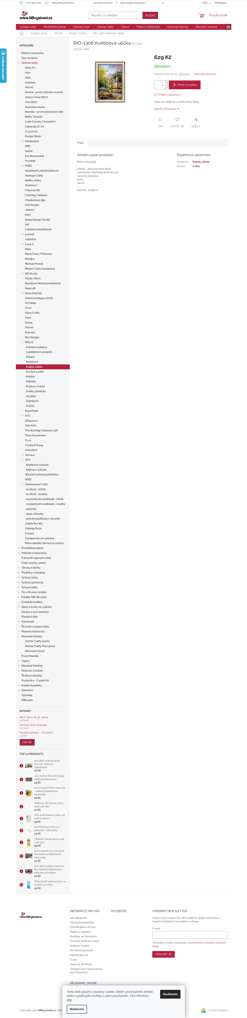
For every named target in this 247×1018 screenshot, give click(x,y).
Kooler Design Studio (37, 219)
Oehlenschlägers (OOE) (39, 298)
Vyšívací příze (29, 577)
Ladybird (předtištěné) (38, 229)
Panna (29, 322)
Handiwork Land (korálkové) (42, 170)
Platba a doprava (80, 931)
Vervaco (30, 454)
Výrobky (31, 396)
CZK (205, 2)
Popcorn (30, 332)
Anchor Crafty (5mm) (37, 641)
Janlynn (29, 209)
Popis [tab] (80, 142)
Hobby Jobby (33, 180)
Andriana (30, 82)
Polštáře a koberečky (34, 553)
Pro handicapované (81, 950)
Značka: (81, 49)
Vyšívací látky (29, 587)
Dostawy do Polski (81, 964)
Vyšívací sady (29, 62)
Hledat (150, 15)
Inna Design (32, 204)
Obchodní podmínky (133, 3)
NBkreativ (27, 700)
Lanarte (29, 234)
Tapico (25, 660)
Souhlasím (170, 994)
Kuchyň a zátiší (35, 371)
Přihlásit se (163, 954)
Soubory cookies (80, 945)
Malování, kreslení (32, 670)
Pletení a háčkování (32, 631)
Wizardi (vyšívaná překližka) (41, 474)
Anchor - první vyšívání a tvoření (44, 92)
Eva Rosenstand (34, 156)
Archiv (27, 742)
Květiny (30, 376)
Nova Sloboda (33, 293)
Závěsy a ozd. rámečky (35, 611)
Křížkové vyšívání (36, 469)
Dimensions (32, 141)
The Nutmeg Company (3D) (41, 430)
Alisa (28, 77)
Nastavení (77, 1009)
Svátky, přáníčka (36, 391)
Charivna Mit (32, 190)
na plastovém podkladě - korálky (45, 504)
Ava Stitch (31, 102)
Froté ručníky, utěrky (33, 562)
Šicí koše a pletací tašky (35, 626)
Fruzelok (30, 160)
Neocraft (30, 288)
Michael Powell (34, 263)
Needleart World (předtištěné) (43, 283)
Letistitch (30, 239)
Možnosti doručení (205, 74)
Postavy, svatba (35, 386)
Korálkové (32, 361)
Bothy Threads (33, 116)
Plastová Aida (29, 616)
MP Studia (31, 273)
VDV (27, 459)
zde (69, 1000)
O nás (73, 959)
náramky (31, 508)
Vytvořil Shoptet (218, 1010)
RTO (27, 415)
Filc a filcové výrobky (34, 592)
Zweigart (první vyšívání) (39, 538)
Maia (28, 249)
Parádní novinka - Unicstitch (36, 732)
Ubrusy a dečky (30, 567)
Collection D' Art (34, 126)
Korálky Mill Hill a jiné (33, 597)
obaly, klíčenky (35, 513)
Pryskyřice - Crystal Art (35, 680)
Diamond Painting (31, 665)
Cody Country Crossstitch (40, 121)
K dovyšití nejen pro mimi (36, 557)
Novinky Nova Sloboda (33, 725)
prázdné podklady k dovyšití (43, 518)
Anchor (29, 87)
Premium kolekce (36, 347)
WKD (28, 479)
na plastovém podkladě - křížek (45, 499)
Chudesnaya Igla (35, 200)
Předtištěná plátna (32, 548)
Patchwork (27, 621)
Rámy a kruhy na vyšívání (36, 606)
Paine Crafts (32, 312)
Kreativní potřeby (31, 685)
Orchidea (30, 302)
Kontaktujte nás (79, 955)
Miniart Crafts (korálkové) (40, 268)
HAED (28, 165)
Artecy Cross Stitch (36, 97)
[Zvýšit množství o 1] (167, 83)
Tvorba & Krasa (34, 445)
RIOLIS (29, 342)
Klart (28, 214)
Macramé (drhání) (31, 636)
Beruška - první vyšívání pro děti (44, 111)
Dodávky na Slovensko (83, 936)
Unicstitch (31, 450)
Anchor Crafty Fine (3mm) (40, 646)
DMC (28, 146)
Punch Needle (29, 656)
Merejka (30, 258)
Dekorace (27, 690)
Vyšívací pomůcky (32, 582)
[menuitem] (28, 27)
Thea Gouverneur (35, 435)
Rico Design (32, 337)
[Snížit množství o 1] (167, 87)
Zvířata (30, 405)
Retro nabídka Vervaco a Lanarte (44, 543)
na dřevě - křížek (36, 489)
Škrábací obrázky (31, 675)
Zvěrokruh (32, 401)
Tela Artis (30, 425)
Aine (27, 72)
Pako (28, 317)
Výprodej (26, 695)
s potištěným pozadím (39, 351)
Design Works (33, 136)
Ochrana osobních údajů (84, 941)
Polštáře (31, 381)
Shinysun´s (31, 420)
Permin (29, 327)
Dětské (30, 356)
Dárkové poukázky (32, 53)
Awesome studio (35, 107)
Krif (27, 224)
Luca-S (29, 244)
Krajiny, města (34, 366)
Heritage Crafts (34, 175)
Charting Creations (36, 195)
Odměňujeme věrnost (83, 927)
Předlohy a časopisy (33, 572)
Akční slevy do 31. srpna (34, 717)
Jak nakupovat (103, 3)
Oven (28, 307)
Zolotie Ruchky (34, 523)
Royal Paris (31, 410)
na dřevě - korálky (37, 494)
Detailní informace (165, 108)
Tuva (28, 440)
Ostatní (29, 533)
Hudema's (31, 185)
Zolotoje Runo (33, 528)
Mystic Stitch (32, 278)
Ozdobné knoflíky (31, 602)
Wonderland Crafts (36, 484)
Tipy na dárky (29, 58)
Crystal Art (31, 131)
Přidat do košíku (187, 84)
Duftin (28, 151)
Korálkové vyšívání (37, 464)
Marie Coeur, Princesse (38, 253)
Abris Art (30, 67)
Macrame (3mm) (35, 651)
